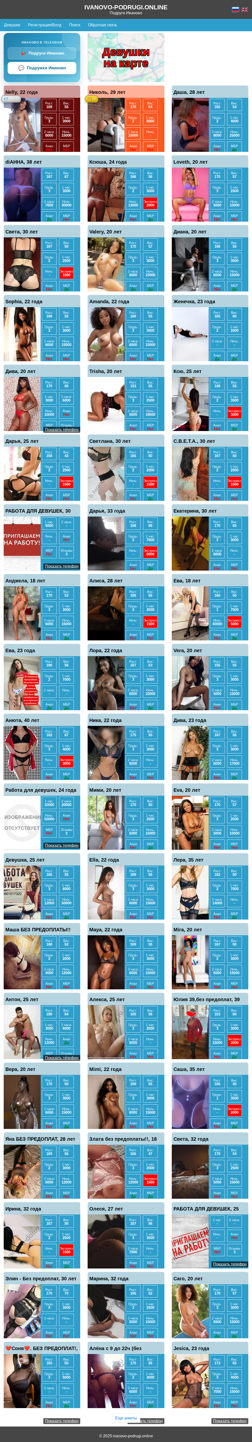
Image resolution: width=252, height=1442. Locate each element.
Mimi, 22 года (105, 1069)
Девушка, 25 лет (25, 860)
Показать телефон (62, 430)
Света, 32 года (190, 1139)
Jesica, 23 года (191, 1348)
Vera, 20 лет (187, 650)
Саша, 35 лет (189, 1069)
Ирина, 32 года (23, 1208)
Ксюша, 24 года (108, 162)
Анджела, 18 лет (25, 580)
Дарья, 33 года (107, 511)
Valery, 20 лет (105, 231)
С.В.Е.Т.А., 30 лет (194, 441)
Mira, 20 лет (187, 929)
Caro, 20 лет (188, 1278)
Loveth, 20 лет (190, 162)
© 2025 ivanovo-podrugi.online (126, 1436)
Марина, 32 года (108, 1278)
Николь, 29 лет (107, 92)
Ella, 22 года (104, 860)
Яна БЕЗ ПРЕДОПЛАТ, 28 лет (40, 1139)
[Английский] (244, 9)
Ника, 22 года (105, 720)
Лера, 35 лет (188, 860)
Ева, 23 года (20, 650)
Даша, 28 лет (189, 92)
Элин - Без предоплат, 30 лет (41, 1278)
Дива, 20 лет (20, 371)
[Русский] (235, 9)
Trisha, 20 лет (105, 371)
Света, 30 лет (21, 231)
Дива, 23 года (189, 720)
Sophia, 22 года (23, 301)
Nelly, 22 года (21, 92)
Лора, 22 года (105, 650)
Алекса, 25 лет (107, 999)
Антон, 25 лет (21, 999)
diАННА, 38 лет (23, 162)
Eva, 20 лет (186, 790)
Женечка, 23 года (194, 301)
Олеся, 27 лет (106, 1208)
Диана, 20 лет (189, 231)
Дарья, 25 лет (22, 441)
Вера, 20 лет (20, 1069)
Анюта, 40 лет (22, 720)
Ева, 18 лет (187, 580)
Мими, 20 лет (105, 790)
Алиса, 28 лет (106, 580)
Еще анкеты (126, 1418)
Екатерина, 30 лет (195, 511)
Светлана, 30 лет (110, 441)
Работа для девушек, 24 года (40, 790)
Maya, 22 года (105, 929)
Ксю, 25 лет (187, 371)
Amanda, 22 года (109, 301)
